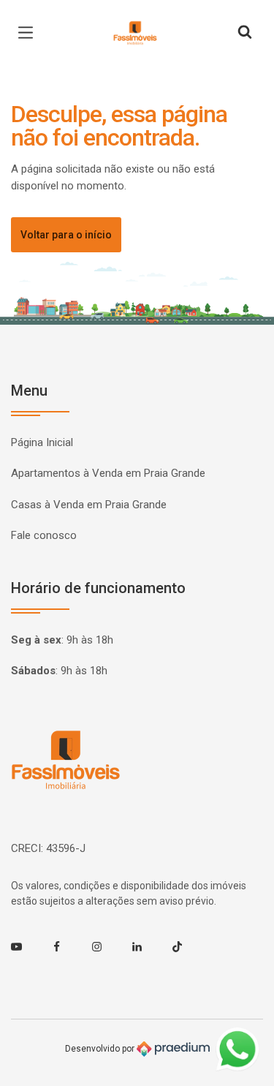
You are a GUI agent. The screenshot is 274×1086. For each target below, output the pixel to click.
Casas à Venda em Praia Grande (89, 504)
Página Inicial (42, 442)
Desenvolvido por (101, 1049)
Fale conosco (44, 535)
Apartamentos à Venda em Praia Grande (108, 473)
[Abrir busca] (244, 33)
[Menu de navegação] (29, 33)
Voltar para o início (66, 235)
